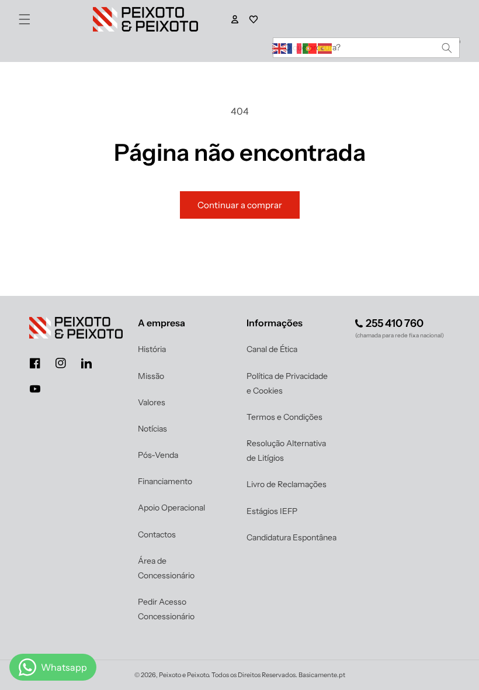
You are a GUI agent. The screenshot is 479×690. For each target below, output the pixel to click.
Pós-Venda (158, 455)
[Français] (295, 47)
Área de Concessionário (166, 568)
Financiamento (165, 481)
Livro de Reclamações (287, 484)
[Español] (325, 47)
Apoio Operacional (171, 507)
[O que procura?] (447, 47)
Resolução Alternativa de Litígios (286, 450)
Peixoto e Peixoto (184, 675)
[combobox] (366, 47)
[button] (24, 19)
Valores (151, 402)
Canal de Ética (272, 349)
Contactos (157, 534)
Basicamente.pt (321, 675)
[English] (279, 47)
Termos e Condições (284, 417)
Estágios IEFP (272, 511)
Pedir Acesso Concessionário (166, 609)
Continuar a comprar (239, 205)
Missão (151, 376)
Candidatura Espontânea (291, 537)
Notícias (152, 428)
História (152, 349)
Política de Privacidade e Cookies (287, 383)
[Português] (310, 47)
